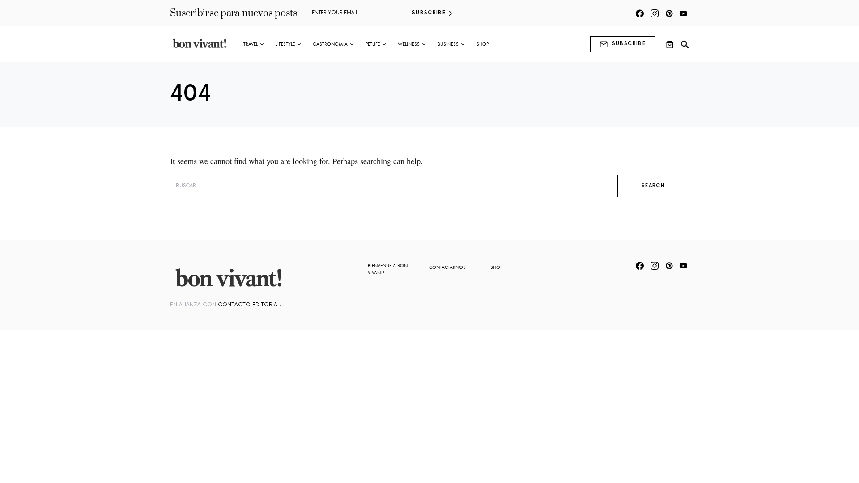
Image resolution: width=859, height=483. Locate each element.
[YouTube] (683, 13)
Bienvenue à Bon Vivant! (388, 269)
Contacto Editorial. (249, 304)
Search (653, 186)
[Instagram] (655, 13)
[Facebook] (640, 13)
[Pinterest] (669, 13)
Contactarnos (447, 267)
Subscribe (429, 13)
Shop (496, 267)
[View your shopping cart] (670, 44)
